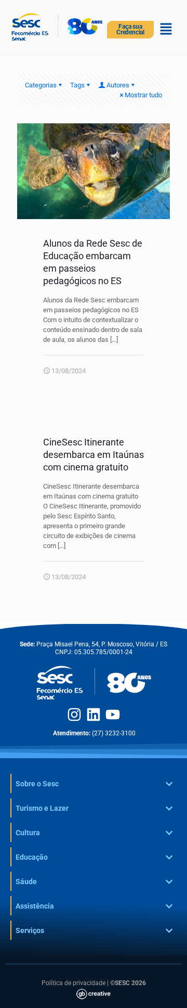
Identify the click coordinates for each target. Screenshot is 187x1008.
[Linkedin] (93, 714)
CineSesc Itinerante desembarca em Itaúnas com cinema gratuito (93, 455)
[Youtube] (112, 714)
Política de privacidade (73, 983)
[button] (166, 29)
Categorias (41, 85)
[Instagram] (74, 714)
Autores (117, 85)
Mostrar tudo (143, 95)
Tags (77, 85)
